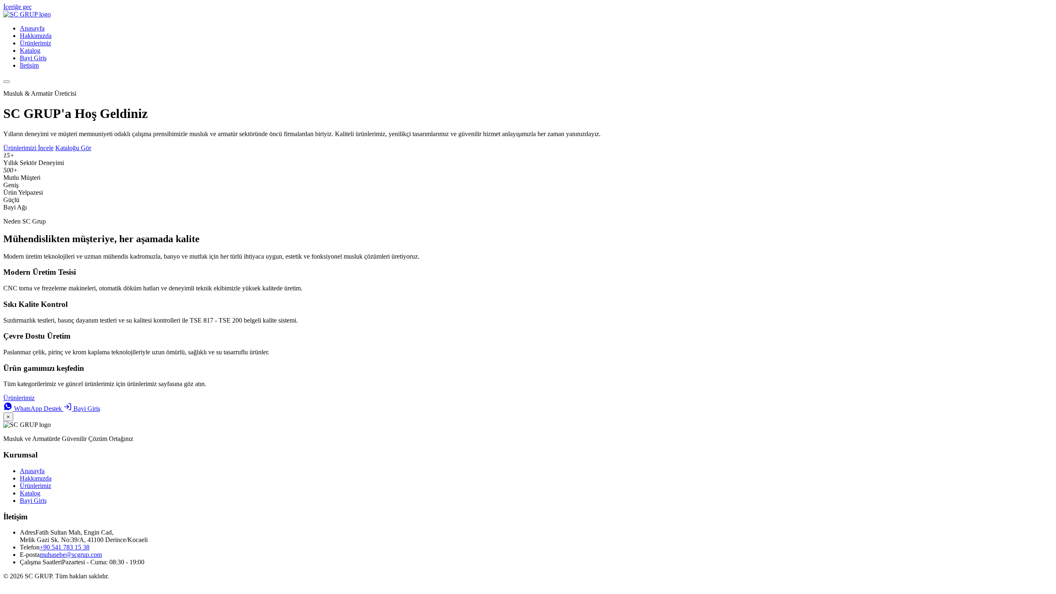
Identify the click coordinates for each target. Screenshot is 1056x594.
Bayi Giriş (33, 57)
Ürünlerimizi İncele (28, 147)
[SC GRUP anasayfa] (27, 14)
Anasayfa (32, 28)
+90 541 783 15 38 (65, 547)
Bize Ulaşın (51, 397)
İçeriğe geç (17, 6)
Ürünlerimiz (35, 43)
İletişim (29, 65)
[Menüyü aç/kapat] (6, 81)
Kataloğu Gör (73, 147)
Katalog (30, 50)
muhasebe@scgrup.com (71, 554)
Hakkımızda (36, 35)
